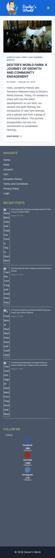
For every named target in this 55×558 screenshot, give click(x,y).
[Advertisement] (27, 513)
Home (6, 159)
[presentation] (27, 36)
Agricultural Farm (17, 57)
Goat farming (35, 57)
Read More (14, 136)
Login (6, 193)
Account (8, 169)
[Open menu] (49, 8)
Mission (11, 60)
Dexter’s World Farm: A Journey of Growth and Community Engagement (27, 70)
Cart (5, 174)
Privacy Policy (11, 188)
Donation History (12, 179)
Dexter (13, 82)
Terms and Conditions (15, 183)
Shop (6, 164)
